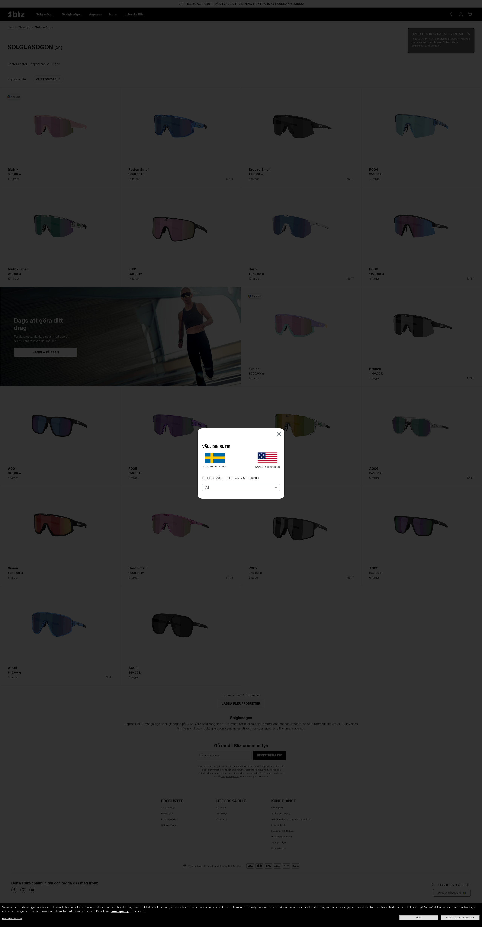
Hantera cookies (12, 919)
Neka (419, 918)
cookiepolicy (120, 911)
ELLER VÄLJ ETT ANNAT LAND (230, 478)
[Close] (279, 433)
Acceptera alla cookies (460, 918)
